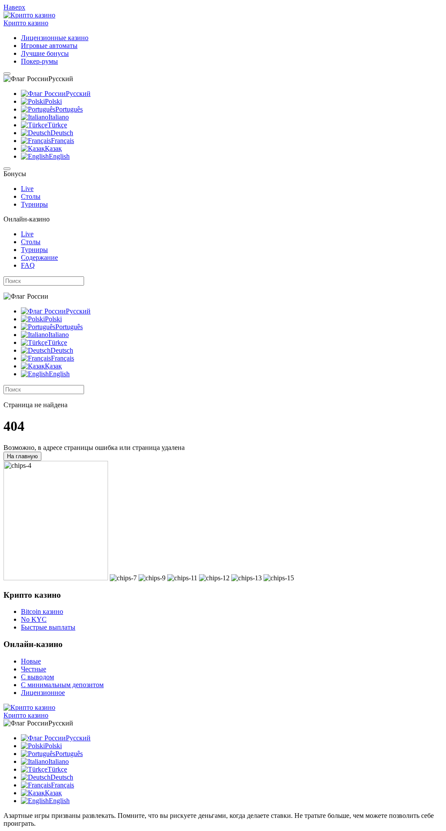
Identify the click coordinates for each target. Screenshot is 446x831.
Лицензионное (43, 692)
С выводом (37, 677)
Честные (33, 669)
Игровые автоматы (49, 45)
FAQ (28, 265)
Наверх (14, 7)
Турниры (34, 204)
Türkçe (57, 125)
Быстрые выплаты (48, 627)
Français (62, 140)
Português (69, 109)
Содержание (39, 257)
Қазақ (53, 148)
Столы (31, 196)
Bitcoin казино (42, 611)
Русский (78, 93)
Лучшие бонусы (45, 53)
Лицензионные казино (54, 37)
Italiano (58, 117)
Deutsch (62, 132)
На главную (22, 456)
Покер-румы (39, 61)
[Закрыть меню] (6, 168)
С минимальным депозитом (62, 684)
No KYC (34, 619)
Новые (31, 661)
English (59, 156)
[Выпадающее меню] (6, 73)
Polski (53, 101)
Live (27, 188)
